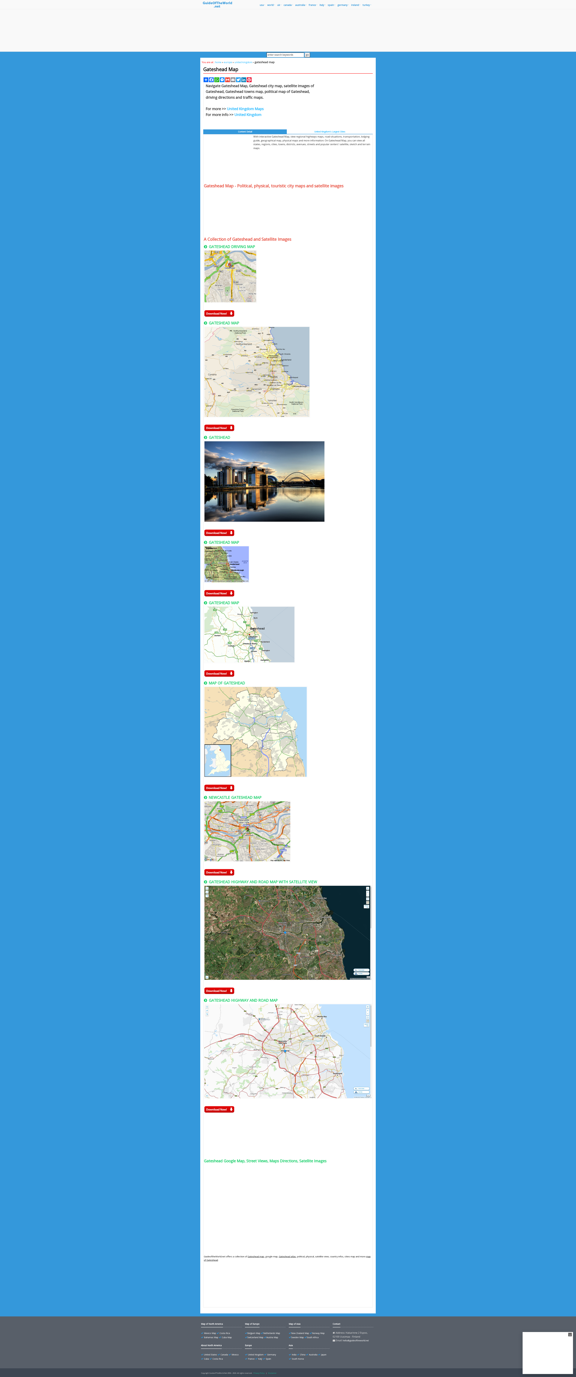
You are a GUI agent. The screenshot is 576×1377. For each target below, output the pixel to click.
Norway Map (318, 1333)
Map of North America (212, 1323)
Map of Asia (294, 1323)
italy (322, 5)
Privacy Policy (259, 1373)
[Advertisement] (288, 30)
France (251, 1358)
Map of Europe (252, 1323)
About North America (211, 1345)
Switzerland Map (255, 1337)
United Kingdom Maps (245, 108)
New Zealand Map (300, 1333)
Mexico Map (210, 1333)
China (302, 1354)
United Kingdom (247, 114)
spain (331, 5)
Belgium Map (253, 1333)
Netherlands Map (271, 1333)
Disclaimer (272, 1373)
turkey (366, 5)
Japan (323, 1354)
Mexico (235, 1354)
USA (262, 5)
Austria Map (272, 1337)
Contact (336, 1323)
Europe (248, 1345)
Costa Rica (225, 1333)
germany (343, 5)
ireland (355, 5)
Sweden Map (297, 1337)
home (218, 62)
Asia (291, 1345)
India (294, 1354)
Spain (268, 1358)
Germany (271, 1354)
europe (228, 62)
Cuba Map (227, 1337)
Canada (224, 1354)
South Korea (298, 1358)
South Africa (313, 1337)
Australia (313, 1354)
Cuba (206, 1358)
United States (210, 1354)
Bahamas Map (211, 1337)
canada (288, 5)
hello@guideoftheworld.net (356, 1340)
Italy (260, 1358)
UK (278, 5)
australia (300, 5)
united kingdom (243, 62)
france (312, 5)
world (270, 5)
